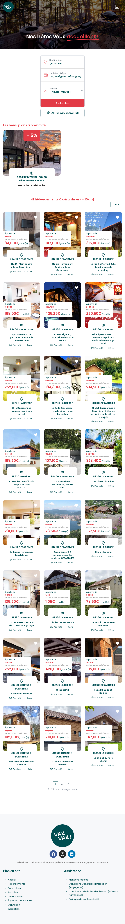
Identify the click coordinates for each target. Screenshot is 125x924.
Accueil (12, 879)
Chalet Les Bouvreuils (62, 622)
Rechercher (62, 103)
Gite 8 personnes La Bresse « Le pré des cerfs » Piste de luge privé (103, 339)
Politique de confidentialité (84, 899)
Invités (53, 88)
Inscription (14, 908)
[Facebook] (53, 854)
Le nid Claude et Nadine (103, 691)
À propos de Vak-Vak (20, 900)
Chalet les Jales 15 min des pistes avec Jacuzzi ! (21, 484)
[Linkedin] (71, 854)
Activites (13, 892)
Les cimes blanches (103, 481)
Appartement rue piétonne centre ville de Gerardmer (21, 337)
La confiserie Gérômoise (31, 185)
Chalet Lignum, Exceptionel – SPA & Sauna (62, 337)
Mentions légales (78, 879)
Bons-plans (14, 888)
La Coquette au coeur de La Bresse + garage (21, 624)
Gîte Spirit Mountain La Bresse (103, 624)
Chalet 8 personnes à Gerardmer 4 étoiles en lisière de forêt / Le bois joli (103, 412)
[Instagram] (62, 854)
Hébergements (16, 883)
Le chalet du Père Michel (103, 759)
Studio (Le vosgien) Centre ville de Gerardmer (62, 267)
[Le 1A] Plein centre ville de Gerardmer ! (21, 265)
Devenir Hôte (15, 896)
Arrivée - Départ (59, 73)
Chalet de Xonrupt (21, 693)
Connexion (14, 904)
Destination (55, 60)
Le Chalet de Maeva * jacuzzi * (62, 763)
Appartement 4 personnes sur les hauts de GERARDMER (62, 555)
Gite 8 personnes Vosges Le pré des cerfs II (22, 411)
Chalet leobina (103, 552)
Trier (115, 204)
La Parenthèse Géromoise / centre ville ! (62, 484)
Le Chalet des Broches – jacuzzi (21, 763)
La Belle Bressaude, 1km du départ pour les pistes (62, 411)
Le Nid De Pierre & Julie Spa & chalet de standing (103, 267)
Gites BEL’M (62, 689)
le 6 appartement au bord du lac (21, 554)
